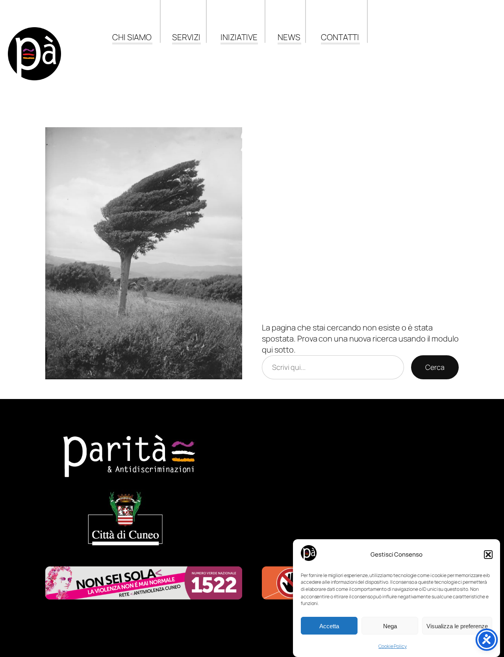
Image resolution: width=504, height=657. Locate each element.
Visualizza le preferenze (457, 626)
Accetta (329, 626)
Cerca (435, 367)
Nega (390, 626)
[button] (488, 555)
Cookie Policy (392, 646)
